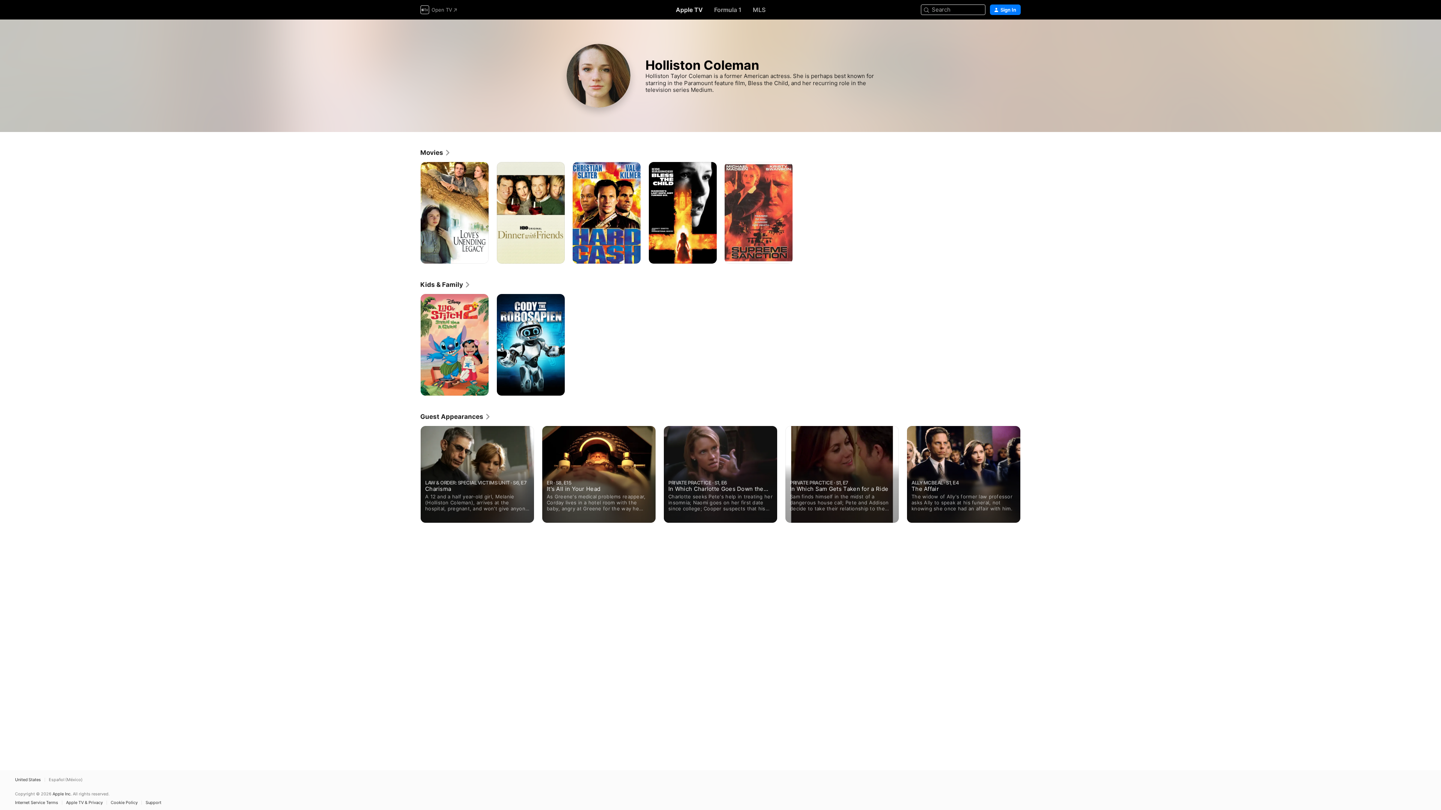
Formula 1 (728, 10)
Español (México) (66, 780)
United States (28, 780)
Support (153, 803)
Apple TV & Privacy (84, 803)
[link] (435, 152)
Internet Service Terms (36, 803)
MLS (759, 10)
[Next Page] (1028, 475)
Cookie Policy (124, 803)
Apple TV (689, 10)
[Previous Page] (413, 475)
